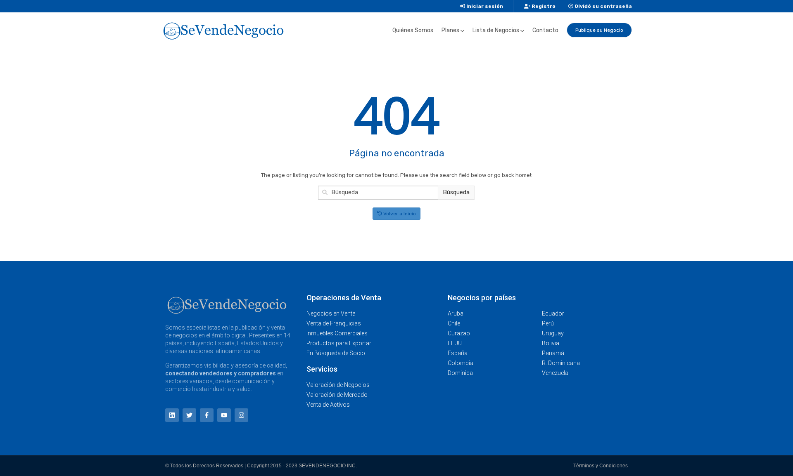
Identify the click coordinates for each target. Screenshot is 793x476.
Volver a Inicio (399, 214)
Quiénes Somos (412, 30)
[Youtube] (224, 415)
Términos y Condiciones (600, 466)
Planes (450, 30)
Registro (543, 6)
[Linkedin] (172, 415)
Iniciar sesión (484, 6)
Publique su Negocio (599, 30)
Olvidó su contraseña (602, 6)
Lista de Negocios (495, 30)
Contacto (545, 30)
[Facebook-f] (207, 415)
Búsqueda (456, 192)
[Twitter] (189, 415)
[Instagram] (241, 415)
